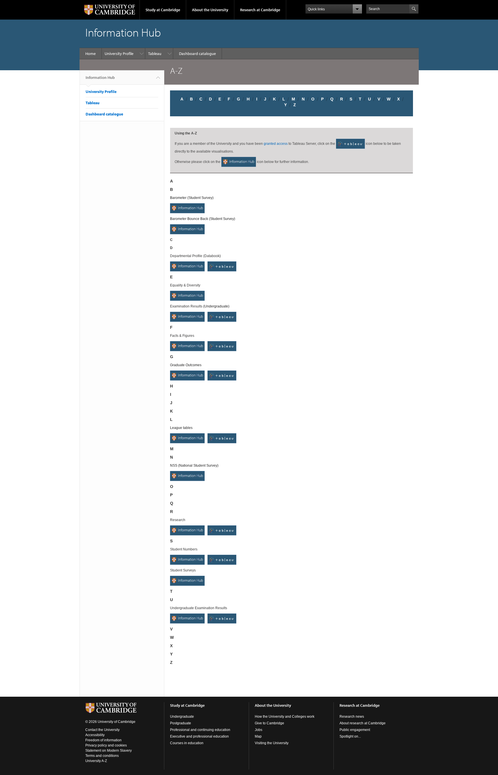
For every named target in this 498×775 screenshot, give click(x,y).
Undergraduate (182, 717)
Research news (351, 717)
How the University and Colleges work (284, 717)
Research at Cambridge (260, 9)
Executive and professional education (199, 736)
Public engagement (354, 730)
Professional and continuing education (200, 730)
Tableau (154, 53)
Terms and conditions (102, 756)
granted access (276, 144)
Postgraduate (180, 723)
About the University (210, 9)
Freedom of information (103, 740)
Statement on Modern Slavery (108, 751)
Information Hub (100, 77)
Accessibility (95, 735)
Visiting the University (271, 743)
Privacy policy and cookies (106, 745)
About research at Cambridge (362, 723)
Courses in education (186, 743)
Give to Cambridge (269, 723)
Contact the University (102, 730)
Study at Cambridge (163, 9)
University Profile (119, 53)
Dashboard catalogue (197, 53)
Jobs (258, 730)
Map (258, 736)
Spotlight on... (350, 736)
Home (90, 53)
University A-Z (96, 761)
